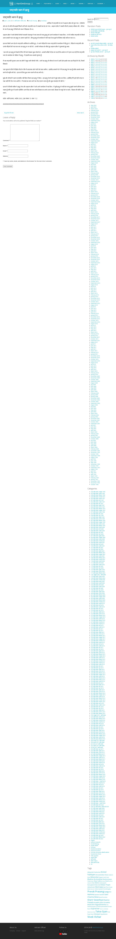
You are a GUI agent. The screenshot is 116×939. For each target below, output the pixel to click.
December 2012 (95, 317)
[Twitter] (64, 931)
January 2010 (94, 374)
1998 (92, 94)
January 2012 (94, 335)
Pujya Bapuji (47, 3)
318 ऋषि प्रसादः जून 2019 (97, 789)
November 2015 (95, 259)
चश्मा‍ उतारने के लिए (95, 862)
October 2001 (94, 422)
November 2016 (95, 239)
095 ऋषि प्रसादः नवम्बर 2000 (98, 539)
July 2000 (93, 440)
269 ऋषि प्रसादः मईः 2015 (97, 707)
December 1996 (95, 481)
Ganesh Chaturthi (95, 842)
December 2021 (95, 136)
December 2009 (95, 376)
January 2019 (94, 195)
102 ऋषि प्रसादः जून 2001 (97, 549)
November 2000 (95, 437)
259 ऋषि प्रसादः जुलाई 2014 (97, 690)
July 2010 (93, 364)
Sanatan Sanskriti (99, 894)
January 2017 (94, 235)
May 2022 (93, 127)
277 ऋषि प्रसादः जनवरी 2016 (98, 720)
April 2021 (93, 149)
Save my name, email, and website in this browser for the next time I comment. (28, 161)
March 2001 (94, 432)
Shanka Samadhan (96, 849)
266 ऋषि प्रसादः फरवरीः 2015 (98, 701)
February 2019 (95, 193)
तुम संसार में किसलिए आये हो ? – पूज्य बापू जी (100, 52)
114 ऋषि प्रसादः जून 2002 (97, 568)
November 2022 (95, 117)
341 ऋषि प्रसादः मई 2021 (97, 818)
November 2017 (95, 219)
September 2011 (95, 340)
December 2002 (95, 398)
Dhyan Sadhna (98, 881)
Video (64, 3)
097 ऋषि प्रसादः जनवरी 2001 (98, 541)
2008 (92, 86)
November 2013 (95, 300)
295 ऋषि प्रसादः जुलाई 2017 (97, 751)
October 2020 (94, 159)
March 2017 (94, 232)
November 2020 (95, 158)
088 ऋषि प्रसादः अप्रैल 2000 (98, 530)
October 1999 (94, 454)
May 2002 (93, 410)
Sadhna (81, 3)
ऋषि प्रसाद (93, 859)
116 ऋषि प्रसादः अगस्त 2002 (98, 571)
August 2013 (94, 305)
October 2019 (94, 180)
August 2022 (94, 122)
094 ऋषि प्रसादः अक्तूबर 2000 (98, 537)
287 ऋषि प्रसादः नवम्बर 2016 (98, 737)
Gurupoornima (92, 885)
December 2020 (95, 156)
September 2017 (95, 222)
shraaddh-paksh (98, 902)
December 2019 (95, 176)
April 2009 (93, 389)
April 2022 (93, 129)
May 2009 (93, 388)
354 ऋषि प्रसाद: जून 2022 (97, 835)
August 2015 (94, 264)
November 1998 (95, 464)
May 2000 (93, 444)
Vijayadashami (103, 914)
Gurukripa (43, 20)
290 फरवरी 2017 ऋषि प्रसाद (97, 742)
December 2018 (95, 197)
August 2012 (94, 323)
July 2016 (93, 246)
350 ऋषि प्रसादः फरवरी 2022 (98, 833)
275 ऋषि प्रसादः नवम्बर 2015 (98, 717)
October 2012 (94, 320)
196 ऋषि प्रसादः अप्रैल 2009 (98, 586)
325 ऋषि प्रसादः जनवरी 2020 (98, 801)
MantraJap (99, 887)
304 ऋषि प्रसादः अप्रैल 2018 (98, 766)
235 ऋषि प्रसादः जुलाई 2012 (97, 651)
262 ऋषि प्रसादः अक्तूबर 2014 (98, 695)
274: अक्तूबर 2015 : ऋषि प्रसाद (98, 715)
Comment (6, 140)
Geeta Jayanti (103, 883)
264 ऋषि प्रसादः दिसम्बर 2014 (98, 698)
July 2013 (93, 307)
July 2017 (93, 225)
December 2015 (95, 257)
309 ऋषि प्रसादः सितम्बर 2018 (98, 774)
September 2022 (95, 120)
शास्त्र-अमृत (80, 113)
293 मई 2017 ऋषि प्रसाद (97, 747)
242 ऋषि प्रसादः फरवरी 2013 (98, 663)
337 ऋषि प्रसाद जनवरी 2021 (98, 811)
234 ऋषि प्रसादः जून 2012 (97, 649)
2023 (92, 61)
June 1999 (93, 461)
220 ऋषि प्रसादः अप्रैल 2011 (98, 627)
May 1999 (93, 462)
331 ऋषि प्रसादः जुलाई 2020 (97, 808)
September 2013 (95, 303)
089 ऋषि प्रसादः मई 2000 (97, 532)
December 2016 (95, 237)
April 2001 (93, 430)
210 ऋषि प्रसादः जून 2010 (97, 610)
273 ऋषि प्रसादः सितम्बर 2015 (98, 713)
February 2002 (95, 415)
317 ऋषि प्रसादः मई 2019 (97, 788)
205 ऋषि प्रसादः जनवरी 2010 (98, 602)
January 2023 (94, 114)
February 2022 (95, 132)
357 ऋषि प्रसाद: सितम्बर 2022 (98, 837)
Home (38, 3)
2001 (92, 89)
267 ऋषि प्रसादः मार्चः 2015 (97, 703)
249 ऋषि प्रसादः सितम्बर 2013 (98, 673)
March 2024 (94, 109)
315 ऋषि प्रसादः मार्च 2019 (97, 784)
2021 (92, 64)
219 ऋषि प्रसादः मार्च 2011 (97, 625)
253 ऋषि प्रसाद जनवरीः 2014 (98, 679)
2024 (92, 59)
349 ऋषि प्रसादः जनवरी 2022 (98, 832)
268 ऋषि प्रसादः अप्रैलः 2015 (98, 705)
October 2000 (94, 439)
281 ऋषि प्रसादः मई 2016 (97, 727)
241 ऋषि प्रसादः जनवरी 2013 (98, 661)
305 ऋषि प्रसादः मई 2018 (97, 767)
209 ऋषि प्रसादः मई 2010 (97, 608)
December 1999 (95, 450)
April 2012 (93, 330)
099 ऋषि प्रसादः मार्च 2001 (97, 544)
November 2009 (95, 378)
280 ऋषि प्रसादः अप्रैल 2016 (98, 725)
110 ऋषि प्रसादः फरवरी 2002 (98, 561)
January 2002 (94, 417)
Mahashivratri (91, 887)
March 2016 (94, 252)
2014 (92, 76)
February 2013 (95, 313)
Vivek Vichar (94, 917)
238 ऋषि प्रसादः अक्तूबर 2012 (98, 656)
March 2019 (94, 191)
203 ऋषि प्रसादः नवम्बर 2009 (98, 598)
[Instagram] (67, 931)
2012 (92, 79)
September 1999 (95, 456)
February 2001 (95, 434)
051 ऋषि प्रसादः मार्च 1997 (97, 500)
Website (5, 156)
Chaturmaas (90, 881)
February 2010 (95, 373)
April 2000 (93, 445)
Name (5, 145)
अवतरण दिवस (94, 857)
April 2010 (93, 369)
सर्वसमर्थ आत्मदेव (94, 36)
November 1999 (95, 452)
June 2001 (93, 427)
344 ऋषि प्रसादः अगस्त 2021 (98, 823)
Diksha (103, 881)
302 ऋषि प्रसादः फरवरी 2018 (98, 762)
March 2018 (94, 212)
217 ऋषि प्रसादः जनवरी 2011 (98, 622)
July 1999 (93, 459)
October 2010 (94, 359)
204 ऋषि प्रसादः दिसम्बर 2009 (98, 600)
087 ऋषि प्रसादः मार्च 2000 (97, 529)
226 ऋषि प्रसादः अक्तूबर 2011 (98, 637)
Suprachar (95, 908)
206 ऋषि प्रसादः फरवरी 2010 (98, 603)
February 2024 (95, 110)
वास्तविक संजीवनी (94, 48)
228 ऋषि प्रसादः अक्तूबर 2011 (98, 639)
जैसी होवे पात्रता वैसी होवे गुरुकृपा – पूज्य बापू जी (101, 29)
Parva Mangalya (107, 889)
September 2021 (95, 141)
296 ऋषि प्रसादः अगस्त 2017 (98, 752)
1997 (92, 96)
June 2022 (93, 125)
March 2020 (94, 171)
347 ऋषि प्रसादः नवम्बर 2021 (98, 828)
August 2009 (94, 383)
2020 (92, 66)
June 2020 (93, 166)
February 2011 (95, 352)
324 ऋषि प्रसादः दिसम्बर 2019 (98, 800)
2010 (92, 83)
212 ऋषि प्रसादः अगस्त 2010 (98, 613)
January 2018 (94, 215)
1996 (92, 98)
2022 (92, 62)
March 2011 (94, 351)
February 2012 (95, 334)
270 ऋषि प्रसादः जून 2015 (97, 708)
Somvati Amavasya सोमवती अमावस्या (100, 852)
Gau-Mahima (95, 883)
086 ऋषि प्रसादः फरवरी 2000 (98, 527)
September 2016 (95, 242)
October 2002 (94, 401)
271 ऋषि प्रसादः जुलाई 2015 (97, 710)
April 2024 (93, 107)
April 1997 (93, 474)
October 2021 (94, 139)
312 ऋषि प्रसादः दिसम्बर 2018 (98, 779)
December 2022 (95, 115)
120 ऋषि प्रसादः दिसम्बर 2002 (98, 578)
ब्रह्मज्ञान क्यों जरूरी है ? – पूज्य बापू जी (99, 50)
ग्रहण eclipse (94, 861)
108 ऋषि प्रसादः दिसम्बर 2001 (98, 558)
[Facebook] (60, 931)
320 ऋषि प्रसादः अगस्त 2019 (98, 793)
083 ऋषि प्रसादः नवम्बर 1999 (98, 524)
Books (72, 3)
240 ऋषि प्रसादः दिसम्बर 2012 (98, 659)
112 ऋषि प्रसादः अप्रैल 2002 (19, 20)
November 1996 (95, 483)
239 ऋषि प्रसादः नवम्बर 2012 (98, 657)
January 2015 (94, 276)
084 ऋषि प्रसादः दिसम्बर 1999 (98, 525)
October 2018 (94, 200)
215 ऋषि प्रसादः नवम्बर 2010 (98, 619)
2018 (92, 69)
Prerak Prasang (33, 20)
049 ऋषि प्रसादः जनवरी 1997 (98, 497)
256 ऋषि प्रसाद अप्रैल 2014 (97, 685)
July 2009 (93, 384)
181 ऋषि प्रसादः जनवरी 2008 (98, 580)
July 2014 (93, 286)
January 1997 (94, 479)
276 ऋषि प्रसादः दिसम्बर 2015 (98, 718)
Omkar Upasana (99, 889)
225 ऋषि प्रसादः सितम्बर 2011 (98, 635)
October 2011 (94, 339)
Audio (57, 3)
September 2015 (95, 263)
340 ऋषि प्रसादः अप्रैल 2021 (98, 817)
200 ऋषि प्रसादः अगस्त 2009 (98, 593)
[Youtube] (63, 934)
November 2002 (95, 400)
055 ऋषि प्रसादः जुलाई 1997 (97, 505)
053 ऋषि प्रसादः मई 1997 (97, 503)
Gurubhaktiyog (95, 844)
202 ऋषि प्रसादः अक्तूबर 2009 (98, 597)
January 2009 (94, 395)
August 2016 (94, 244)
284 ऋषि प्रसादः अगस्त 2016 (98, 732)
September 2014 (95, 283)
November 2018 (95, 198)
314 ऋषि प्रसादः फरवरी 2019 (98, 783)
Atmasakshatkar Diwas (102, 875)
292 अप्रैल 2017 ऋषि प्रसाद (97, 745)
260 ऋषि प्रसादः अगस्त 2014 (98, 691)
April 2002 (93, 411)
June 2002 (93, 408)
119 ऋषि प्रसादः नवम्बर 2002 (98, 576)
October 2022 (94, 119)
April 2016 (93, 251)
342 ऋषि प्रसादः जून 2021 (97, 820)
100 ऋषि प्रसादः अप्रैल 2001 (98, 546)
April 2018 (93, 210)
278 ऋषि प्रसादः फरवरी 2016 (98, 722)
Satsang (93, 847)
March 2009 (94, 391)
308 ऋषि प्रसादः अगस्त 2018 (98, 773)
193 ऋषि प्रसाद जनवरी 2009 (98, 581)
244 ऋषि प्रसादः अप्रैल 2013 (98, 664)
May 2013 (93, 310)
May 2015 (93, 269)
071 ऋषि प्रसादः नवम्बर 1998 (98, 512)
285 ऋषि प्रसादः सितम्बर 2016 (98, 734)
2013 (92, 78)
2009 (92, 84)
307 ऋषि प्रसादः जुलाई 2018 (97, 771)
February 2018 (95, 213)
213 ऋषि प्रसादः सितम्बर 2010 (98, 615)
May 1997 (93, 472)
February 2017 (95, 234)
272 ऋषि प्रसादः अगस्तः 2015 (98, 712)
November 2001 (95, 420)
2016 (92, 72)
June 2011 (93, 345)
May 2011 (93, 347)
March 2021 (94, 151)
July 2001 (93, 425)
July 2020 (93, 164)
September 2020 (95, 161)
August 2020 (94, 163)
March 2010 (94, 371)
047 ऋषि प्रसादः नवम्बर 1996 (98, 493)
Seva (97, 897)
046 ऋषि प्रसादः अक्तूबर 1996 (98, 492)
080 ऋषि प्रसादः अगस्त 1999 (98, 519)
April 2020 (93, 169)
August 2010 (94, 362)
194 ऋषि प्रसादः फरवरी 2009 (98, 583)
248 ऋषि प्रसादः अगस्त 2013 (98, 671)
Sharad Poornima (95, 850)
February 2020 (95, 173)
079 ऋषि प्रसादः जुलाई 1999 (97, 517)
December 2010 (95, 356)
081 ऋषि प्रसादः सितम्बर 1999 (98, 520)
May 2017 (93, 229)
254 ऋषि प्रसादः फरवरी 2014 (98, 681)
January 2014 (94, 296)
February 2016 (95, 254)
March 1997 (94, 476)
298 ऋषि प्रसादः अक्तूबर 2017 (98, 756)
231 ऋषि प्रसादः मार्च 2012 (97, 644)
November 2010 (95, 357)
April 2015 (93, 271)
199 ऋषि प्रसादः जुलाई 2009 (97, 591)
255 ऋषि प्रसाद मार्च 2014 (97, 683)
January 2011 (94, 354)
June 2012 (93, 327)
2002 (92, 88)
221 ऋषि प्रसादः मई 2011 (97, 629)
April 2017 (93, 230)
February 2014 (95, 295)
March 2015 (94, 273)
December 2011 (95, 337)
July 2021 (93, 144)
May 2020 (93, 168)
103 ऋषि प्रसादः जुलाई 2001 (97, 551)
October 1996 (94, 484)
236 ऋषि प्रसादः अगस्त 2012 (98, 652)
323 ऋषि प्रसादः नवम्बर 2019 (98, 798)
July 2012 (93, 325)
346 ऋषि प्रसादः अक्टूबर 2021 (98, 827)
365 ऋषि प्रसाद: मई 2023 (97, 839)
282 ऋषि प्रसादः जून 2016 (97, 729)
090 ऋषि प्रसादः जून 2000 (97, 534)
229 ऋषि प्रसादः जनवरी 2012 (98, 641)
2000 (92, 91)
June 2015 (93, 268)
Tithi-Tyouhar (94, 855)
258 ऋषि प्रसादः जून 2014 (97, 688)
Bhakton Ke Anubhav (94, 879)
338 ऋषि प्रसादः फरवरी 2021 (98, 813)
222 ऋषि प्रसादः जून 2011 (97, 630)
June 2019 (93, 186)
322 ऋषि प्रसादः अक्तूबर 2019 (98, 796)
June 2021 (93, 146)
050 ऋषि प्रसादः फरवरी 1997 (98, 498)
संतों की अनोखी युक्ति (95, 33)
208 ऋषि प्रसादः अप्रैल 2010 (98, 607)
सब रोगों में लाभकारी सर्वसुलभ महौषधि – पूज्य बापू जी (102, 43)
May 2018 (93, 208)
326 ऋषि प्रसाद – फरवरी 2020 (98, 803)
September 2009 (95, 381)
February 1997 (95, 478)
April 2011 (93, 349)
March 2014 (94, 293)
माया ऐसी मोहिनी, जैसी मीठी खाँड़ (97, 31)
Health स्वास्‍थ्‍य (94, 845)
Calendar (100, 3)
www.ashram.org (39, 931)
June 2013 (93, 308)
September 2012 (95, 322)
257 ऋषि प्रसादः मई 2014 (97, 686)
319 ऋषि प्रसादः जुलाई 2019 (97, 791)
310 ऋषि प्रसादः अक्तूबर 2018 (98, 776)
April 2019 (93, 190)
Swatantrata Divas (96, 854)
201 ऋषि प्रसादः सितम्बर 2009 (98, 595)
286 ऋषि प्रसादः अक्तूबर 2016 (98, 735)
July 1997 (93, 471)
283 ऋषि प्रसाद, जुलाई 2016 (97, 730)
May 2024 (93, 105)
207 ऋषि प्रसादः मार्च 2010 (97, 605)
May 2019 (93, 188)
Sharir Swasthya (95, 899)
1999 (92, 93)
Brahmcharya (107, 879)
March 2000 (94, 447)
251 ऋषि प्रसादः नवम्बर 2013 (98, 676)
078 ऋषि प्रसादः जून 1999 (97, 515)
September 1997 (95, 467)
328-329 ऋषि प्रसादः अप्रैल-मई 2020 (100, 806)
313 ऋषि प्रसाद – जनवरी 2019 (98, 781)
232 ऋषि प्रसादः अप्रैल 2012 (98, 646)
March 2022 (94, 131)
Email (5, 151)
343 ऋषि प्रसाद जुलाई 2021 (97, 822)
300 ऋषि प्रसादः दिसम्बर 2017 (98, 759)
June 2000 (93, 442)
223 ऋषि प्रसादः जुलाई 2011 (97, 632)
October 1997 (94, 466)
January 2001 (94, 435)
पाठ (91, 864)
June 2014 (93, 288)
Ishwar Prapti (105, 885)
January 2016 (94, 256)
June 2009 (93, 386)
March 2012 (94, 332)
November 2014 (95, 279)
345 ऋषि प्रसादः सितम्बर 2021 (98, 825)
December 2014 (95, 278)
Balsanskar (95, 877)
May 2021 (93, 147)
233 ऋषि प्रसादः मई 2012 (97, 647)
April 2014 (93, 291)
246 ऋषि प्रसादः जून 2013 (97, 668)
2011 (92, 81)
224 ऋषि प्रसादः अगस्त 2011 (98, 634)
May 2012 (93, 329)
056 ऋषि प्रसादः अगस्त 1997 (98, 507)
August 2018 (94, 203)
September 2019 (95, 181)
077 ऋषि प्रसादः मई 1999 (97, 514)
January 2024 (94, 112)
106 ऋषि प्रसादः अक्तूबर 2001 (98, 554)
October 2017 (94, 220)
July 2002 (93, 406)
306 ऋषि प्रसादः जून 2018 (97, 769)
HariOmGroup (97, 927)
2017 (92, 71)
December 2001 (95, 418)
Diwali (107, 881)
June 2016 (93, 247)
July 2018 (93, 205)
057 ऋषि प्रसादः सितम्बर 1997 (98, 508)
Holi (99, 885)
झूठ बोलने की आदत (9, 113)
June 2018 (93, 207)
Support (24, 931)
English (93, 840)
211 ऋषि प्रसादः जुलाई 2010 (97, 612)
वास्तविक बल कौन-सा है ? (96, 34)
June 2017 (93, 227)
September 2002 (95, 403)
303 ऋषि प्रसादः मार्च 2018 (97, 764)
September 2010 (95, 361)
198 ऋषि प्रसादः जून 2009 (97, 590)
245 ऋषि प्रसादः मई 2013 (97, 666)
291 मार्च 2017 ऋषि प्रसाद (97, 744)
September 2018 (95, 202)
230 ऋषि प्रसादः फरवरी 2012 (98, 642)
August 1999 (94, 457)
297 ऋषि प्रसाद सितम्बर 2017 (98, 754)
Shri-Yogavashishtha (99, 905)
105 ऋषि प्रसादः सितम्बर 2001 (98, 552)
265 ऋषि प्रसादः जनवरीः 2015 (98, 700)
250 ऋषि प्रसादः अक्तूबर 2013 (98, 674)
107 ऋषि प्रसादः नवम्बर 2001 (98, 556)
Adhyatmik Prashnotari (93, 872)
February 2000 (95, 449)
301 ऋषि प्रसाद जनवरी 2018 (98, 761)
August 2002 (94, 405)
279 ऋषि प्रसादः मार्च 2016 (97, 723)
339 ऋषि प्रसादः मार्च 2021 (97, 815)
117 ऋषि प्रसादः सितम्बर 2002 (98, 573)
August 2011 (94, 342)
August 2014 (94, 285)
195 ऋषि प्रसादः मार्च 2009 (97, 585)
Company (12, 931)
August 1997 (94, 469)
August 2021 (94, 142)
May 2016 (93, 249)
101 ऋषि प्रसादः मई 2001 (97, 547)
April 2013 (93, 312)
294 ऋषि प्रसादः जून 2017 (97, 749)
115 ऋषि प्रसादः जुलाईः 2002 (98, 569)
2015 (92, 74)
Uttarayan (97, 914)
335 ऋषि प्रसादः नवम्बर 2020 (98, 810)
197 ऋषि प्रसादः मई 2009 (97, 588)
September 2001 (95, 423)
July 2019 (93, 185)
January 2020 (94, 175)
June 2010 (93, 366)
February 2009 (95, 393)
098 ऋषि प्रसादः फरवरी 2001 (98, 542)
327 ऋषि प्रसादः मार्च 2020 (97, 805)
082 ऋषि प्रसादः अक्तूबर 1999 (98, 522)
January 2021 (94, 154)
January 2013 (94, 315)
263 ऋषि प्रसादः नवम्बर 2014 (98, 696)
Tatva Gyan (101, 911)
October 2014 (94, 281)
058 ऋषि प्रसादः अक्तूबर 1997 (98, 510)
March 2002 (94, 413)
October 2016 (94, 241)
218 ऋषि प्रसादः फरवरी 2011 (98, 624)
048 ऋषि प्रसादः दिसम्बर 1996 (98, 495)
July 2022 (93, 124)
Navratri (92, 889)
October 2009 (94, 379)
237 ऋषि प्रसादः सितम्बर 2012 (98, 654)
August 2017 (94, 224)
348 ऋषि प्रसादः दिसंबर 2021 (98, 830)
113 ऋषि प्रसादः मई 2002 (97, 566)
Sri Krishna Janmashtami (102, 906)
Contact (18, 931)
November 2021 (95, 137)
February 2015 (95, 274)
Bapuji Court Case (104, 877)
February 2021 (95, 153)
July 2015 (93, 266)
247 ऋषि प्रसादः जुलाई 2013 (97, 669)
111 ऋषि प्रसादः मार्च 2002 (97, 563)
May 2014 (93, 290)
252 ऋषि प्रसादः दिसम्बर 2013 (98, 678)
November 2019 (95, 178)
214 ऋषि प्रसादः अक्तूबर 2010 (98, 617)
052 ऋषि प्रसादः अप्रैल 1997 (98, 502)
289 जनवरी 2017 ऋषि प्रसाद (98, 740)
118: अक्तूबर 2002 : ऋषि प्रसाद (98, 575)
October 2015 (94, 261)
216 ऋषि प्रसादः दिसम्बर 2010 (98, 620)
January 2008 (94, 396)
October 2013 (94, 301)
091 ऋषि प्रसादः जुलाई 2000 (97, 536)
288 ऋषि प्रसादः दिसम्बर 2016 (98, 739)
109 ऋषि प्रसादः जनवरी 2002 (98, 559)
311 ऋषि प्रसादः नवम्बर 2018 (98, 778)
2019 (92, 67)
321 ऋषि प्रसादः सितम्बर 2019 (98, 795)
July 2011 (93, 344)
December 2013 (95, 298)
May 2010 (93, 367)
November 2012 (95, 318)
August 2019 (94, 183)
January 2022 (94, 134)
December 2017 (95, 217)
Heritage (90, 3)
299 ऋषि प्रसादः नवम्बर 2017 (98, 757)
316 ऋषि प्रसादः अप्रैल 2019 (98, 786)
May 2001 (93, 428)
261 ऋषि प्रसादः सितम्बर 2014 (98, 693)
